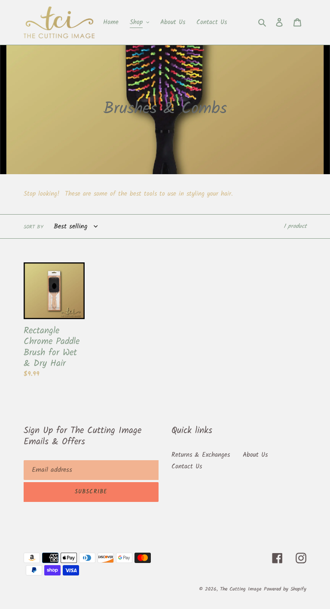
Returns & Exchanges (200, 455)
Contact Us (186, 466)
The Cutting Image (240, 589)
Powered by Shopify (285, 589)
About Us (255, 455)
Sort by (33, 227)
